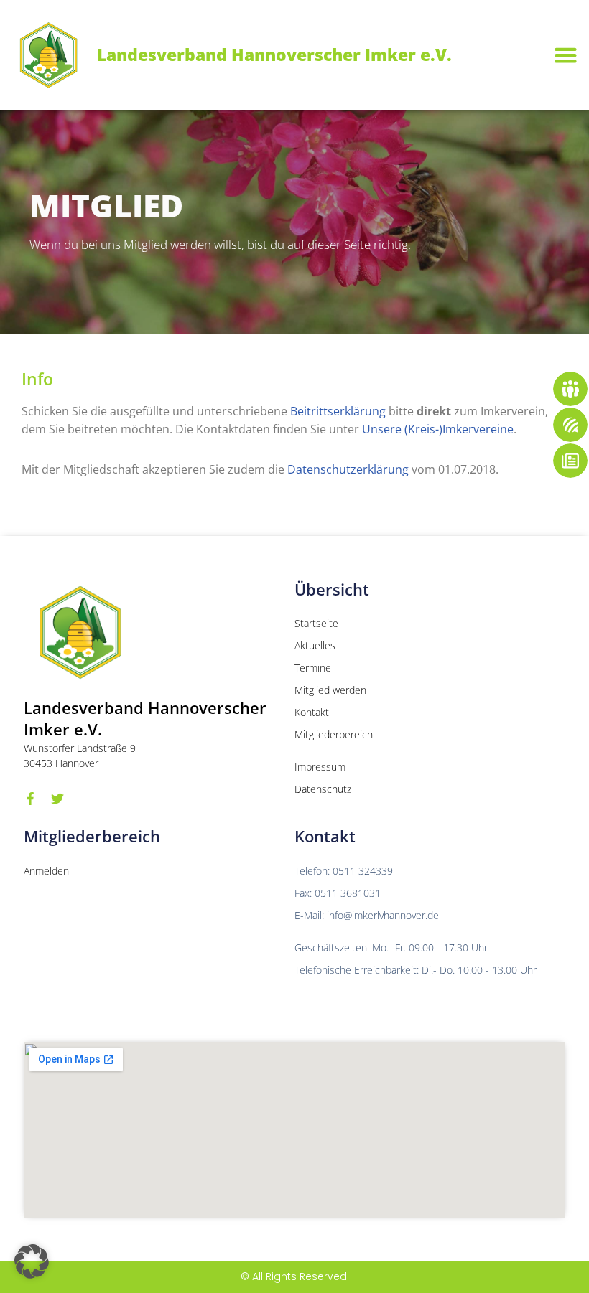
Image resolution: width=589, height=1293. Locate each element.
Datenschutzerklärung (348, 469)
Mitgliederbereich (333, 734)
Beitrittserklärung (338, 411)
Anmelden (46, 871)
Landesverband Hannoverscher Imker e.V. (274, 54)
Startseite (316, 623)
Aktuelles (314, 645)
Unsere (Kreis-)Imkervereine (438, 429)
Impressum (319, 767)
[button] (565, 55)
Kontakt (311, 712)
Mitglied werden (330, 690)
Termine (312, 667)
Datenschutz (322, 789)
